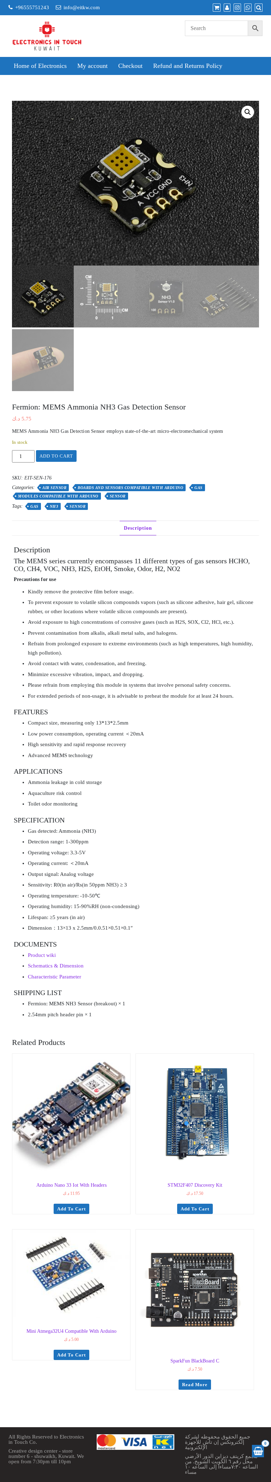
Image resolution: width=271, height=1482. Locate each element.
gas (34, 506)
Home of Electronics (40, 65)
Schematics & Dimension (56, 966)
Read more (194, 1384)
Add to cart (56, 456)
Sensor (118, 496)
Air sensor (54, 488)
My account (92, 65)
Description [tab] (138, 528)
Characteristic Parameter (54, 977)
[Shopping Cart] (258, 1451)
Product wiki (42, 955)
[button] (247, 112)
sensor (77, 506)
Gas (198, 488)
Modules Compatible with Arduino (58, 496)
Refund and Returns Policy (187, 65)
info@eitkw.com (82, 7)
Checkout (130, 65)
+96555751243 (32, 7)
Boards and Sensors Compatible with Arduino (130, 488)
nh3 (54, 506)
